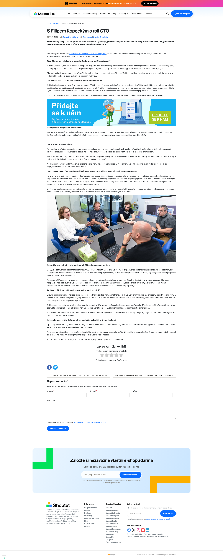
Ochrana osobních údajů (153, 534)
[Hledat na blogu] (167, 13)
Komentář (52, 400)
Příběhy (87, 510)
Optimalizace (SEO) (91, 518)
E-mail (93, 391)
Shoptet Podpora (112, 516)
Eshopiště (109, 540)
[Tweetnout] (55, 367)
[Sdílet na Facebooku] (49, 367)
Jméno (50, 391)
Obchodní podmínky (134, 534)
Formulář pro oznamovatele (157, 537)
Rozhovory (56, 23)
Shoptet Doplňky (112, 521)
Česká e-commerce (113, 542)
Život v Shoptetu (100, 37)
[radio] (102, 355)
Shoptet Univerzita (113, 513)
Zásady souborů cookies (136, 537)
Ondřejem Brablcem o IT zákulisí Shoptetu (87, 53)
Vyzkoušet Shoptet (182, 14)
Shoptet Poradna (112, 518)
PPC (86, 521)
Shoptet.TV (110, 534)
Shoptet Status (111, 526)
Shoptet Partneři (112, 524)
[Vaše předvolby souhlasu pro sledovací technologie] (4, 558)
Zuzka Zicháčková (70, 37)
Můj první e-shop (112, 532)
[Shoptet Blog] (44, 13)
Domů (49, 23)
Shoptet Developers (113, 529)
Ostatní (87, 526)
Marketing (88, 516)
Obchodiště (110, 537)
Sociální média (89, 524)
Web (135, 391)
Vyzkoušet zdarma (130, 475)
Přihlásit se (168, 513)
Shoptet (109, 508)
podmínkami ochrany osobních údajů (90, 422)
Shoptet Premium (112, 510)
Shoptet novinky (90, 508)
